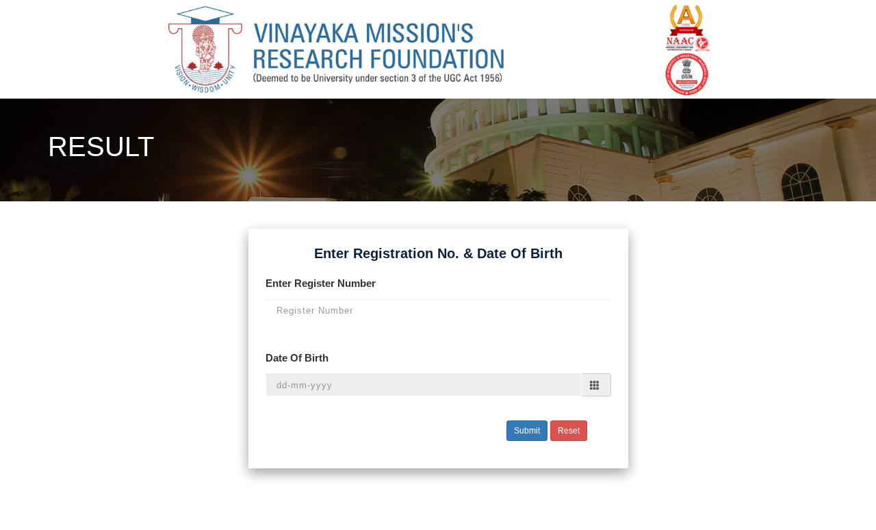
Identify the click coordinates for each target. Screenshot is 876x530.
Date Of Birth (297, 358)
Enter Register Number (321, 283)
